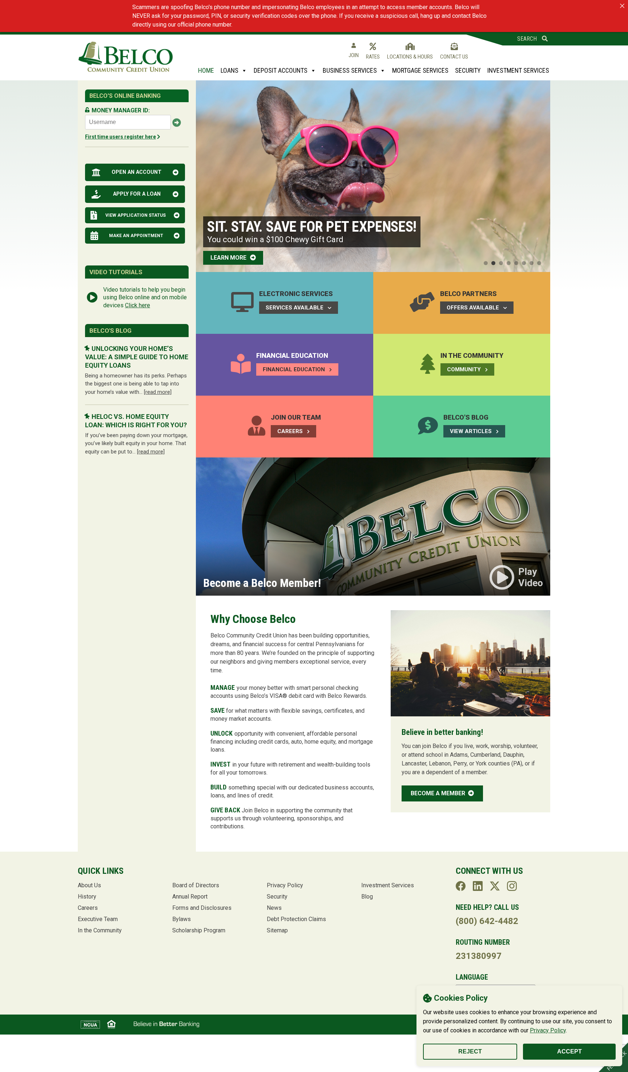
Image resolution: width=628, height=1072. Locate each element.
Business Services (350, 70)
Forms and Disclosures (202, 907)
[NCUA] (90, 1024)
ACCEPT (569, 1051)
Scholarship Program (198, 930)
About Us (89, 885)
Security (468, 70)
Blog (367, 896)
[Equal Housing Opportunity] (111, 1024)
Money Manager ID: (121, 110)
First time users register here (120, 136)
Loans (229, 70)
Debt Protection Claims (296, 919)
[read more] (158, 392)
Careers (88, 907)
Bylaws (181, 919)
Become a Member (439, 793)
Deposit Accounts (280, 70)
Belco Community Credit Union (125, 57)
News (274, 907)
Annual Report (190, 896)
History (87, 896)
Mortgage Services (420, 70)
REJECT (470, 1051)
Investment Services (518, 70)
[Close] (622, 6)
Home (206, 70)
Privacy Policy (548, 1030)
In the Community (100, 930)
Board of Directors (195, 885)
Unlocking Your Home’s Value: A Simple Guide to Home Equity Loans (136, 357)
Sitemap (277, 930)
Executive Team (98, 919)
